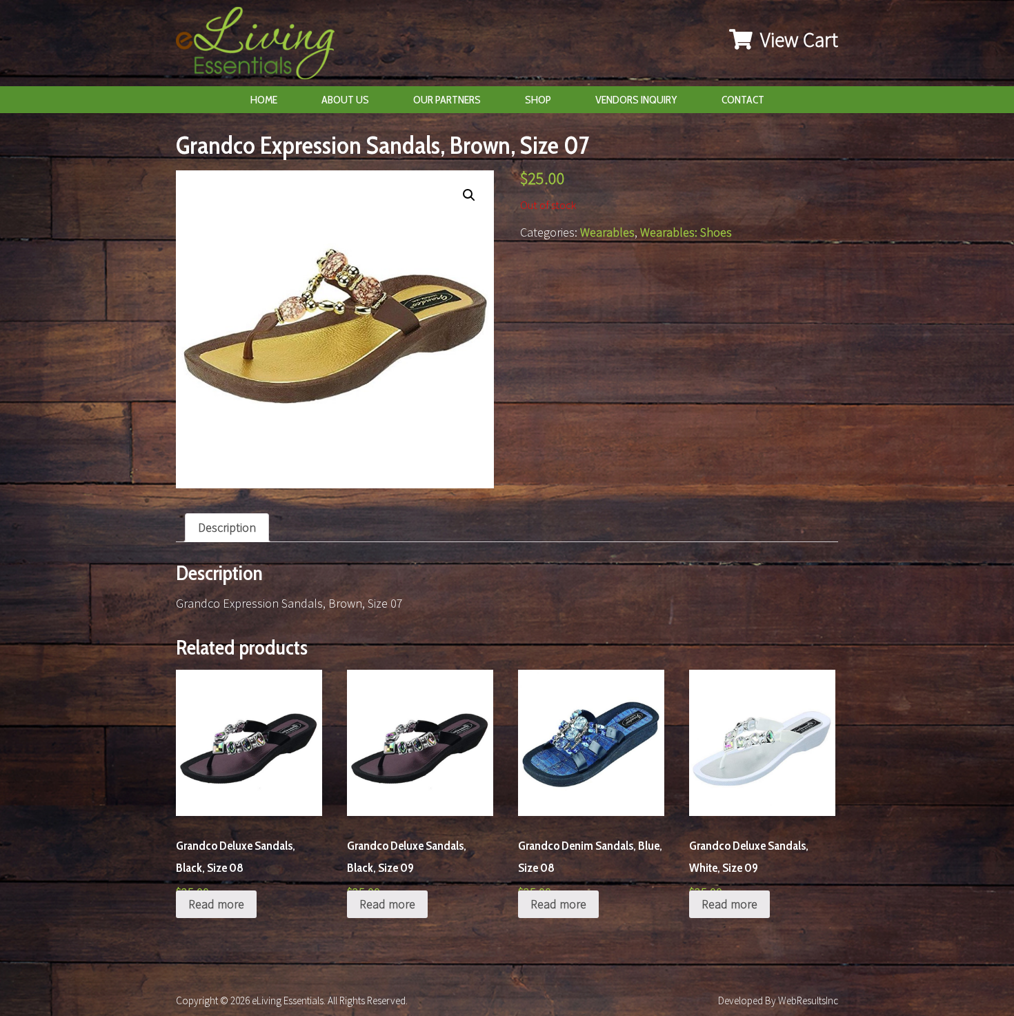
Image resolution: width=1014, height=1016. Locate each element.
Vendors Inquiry (636, 99)
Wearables (607, 232)
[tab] (227, 527)
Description (227, 527)
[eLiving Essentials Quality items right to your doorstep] (262, 46)
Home (263, 99)
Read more (216, 904)
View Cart (797, 39)
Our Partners (447, 99)
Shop (538, 99)
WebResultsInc (808, 1000)
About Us (345, 99)
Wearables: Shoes (686, 232)
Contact (743, 99)
